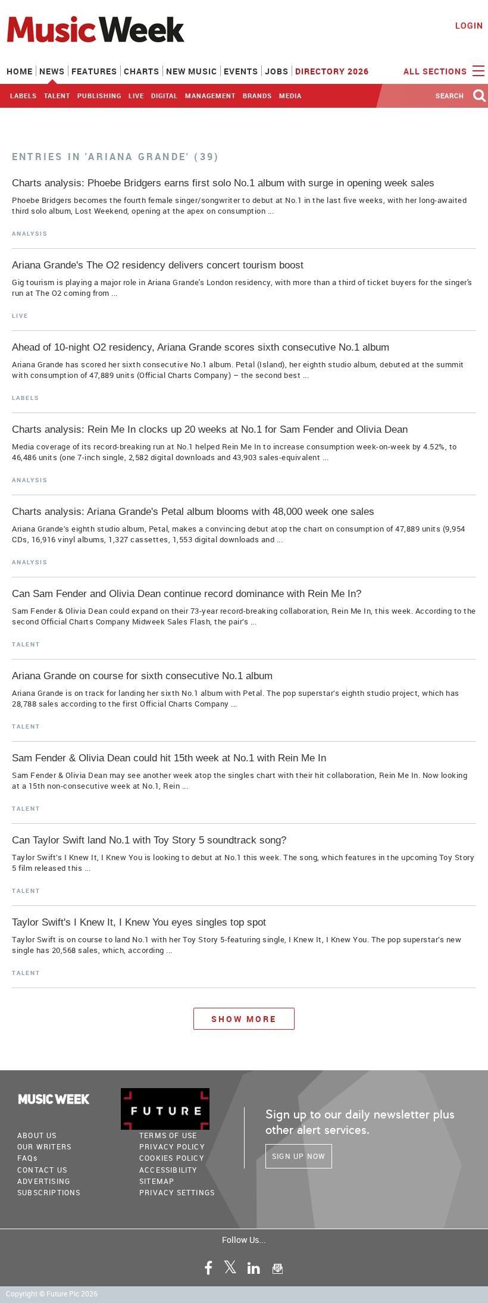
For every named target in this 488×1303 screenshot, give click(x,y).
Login (469, 25)
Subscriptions (49, 1192)
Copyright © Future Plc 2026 (52, 1293)
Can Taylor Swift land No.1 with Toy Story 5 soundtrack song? (149, 840)
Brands (257, 95)
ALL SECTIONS (436, 71)
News (52, 71)
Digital (164, 95)
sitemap (156, 1181)
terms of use (168, 1135)
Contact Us (42, 1169)
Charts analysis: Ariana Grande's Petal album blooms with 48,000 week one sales (193, 511)
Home (20, 71)
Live (136, 95)
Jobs (277, 71)
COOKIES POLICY (171, 1158)
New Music (191, 71)
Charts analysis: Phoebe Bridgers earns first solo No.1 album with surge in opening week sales (223, 183)
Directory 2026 (332, 71)
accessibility (168, 1169)
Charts (141, 71)
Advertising (43, 1181)
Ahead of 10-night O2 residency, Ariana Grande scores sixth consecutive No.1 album (200, 347)
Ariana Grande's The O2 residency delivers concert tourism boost (158, 265)
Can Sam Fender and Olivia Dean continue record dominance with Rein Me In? (186, 593)
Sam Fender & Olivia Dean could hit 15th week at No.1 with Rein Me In (169, 758)
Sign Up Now (299, 1156)
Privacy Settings (177, 1192)
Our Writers (44, 1146)
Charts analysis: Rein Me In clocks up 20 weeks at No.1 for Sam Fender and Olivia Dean (210, 429)
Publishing (99, 95)
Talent (57, 95)
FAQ (27, 1158)
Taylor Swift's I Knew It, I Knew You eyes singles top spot (139, 922)
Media (290, 95)
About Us (37, 1135)
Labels (23, 95)
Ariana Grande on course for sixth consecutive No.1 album (142, 676)
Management (210, 95)
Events (241, 71)
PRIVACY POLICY (172, 1146)
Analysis (30, 233)
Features (94, 71)
